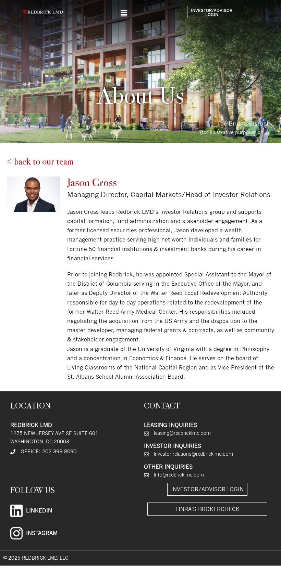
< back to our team (40, 161)
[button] (124, 13)
